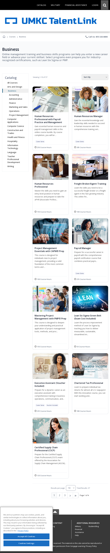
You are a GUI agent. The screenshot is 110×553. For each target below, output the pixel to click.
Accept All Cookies (26, 536)
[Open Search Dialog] (104, 5)
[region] (26, 529)
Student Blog (93, 526)
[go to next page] (70, 495)
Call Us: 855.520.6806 (96, 36)
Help (77, 535)
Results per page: (58, 488)
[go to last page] (75, 495)
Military (78, 526)
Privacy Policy (91, 546)
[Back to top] (55, 524)
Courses (12, 37)
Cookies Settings (26, 543)
